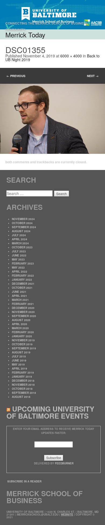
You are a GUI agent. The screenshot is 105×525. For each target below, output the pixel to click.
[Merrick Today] (52, 14)
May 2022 (18, 267)
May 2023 (18, 259)
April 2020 (19, 324)
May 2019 (18, 364)
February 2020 (23, 332)
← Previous (15, 76)
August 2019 (21, 352)
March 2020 (20, 328)
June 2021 (19, 292)
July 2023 (19, 251)
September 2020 (24, 316)
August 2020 (21, 320)
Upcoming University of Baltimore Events (50, 412)
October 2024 (22, 223)
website (67, 514)
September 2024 (24, 227)
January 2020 (22, 336)
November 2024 (23, 219)
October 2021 (22, 288)
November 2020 (23, 312)
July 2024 (19, 235)
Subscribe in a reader (24, 481)
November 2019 (23, 340)
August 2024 (21, 231)
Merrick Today (25, 34)
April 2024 (19, 239)
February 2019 (23, 372)
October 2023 (22, 247)
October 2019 (22, 344)
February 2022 (23, 275)
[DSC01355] (52, 119)
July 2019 (19, 356)
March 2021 (20, 300)
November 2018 (23, 385)
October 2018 (22, 389)
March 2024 (20, 243)
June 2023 (19, 255)
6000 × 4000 (71, 55)
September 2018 (24, 393)
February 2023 (23, 263)
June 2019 (19, 360)
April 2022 (19, 271)
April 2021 (19, 296)
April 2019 (19, 368)
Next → (93, 76)
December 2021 (23, 284)
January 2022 (22, 279)
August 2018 (21, 397)
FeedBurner (64, 463)
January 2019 (22, 376)
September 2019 (24, 348)
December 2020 (23, 308)
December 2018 (23, 381)
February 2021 (23, 304)
